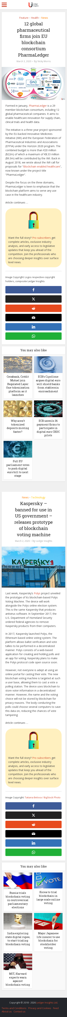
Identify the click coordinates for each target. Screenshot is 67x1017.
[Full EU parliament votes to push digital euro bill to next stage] (18, 449)
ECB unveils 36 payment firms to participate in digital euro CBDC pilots (48, 428)
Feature (23, 17)
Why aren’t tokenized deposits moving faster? (18, 426)
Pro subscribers (41, 237)
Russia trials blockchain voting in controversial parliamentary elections (18, 900)
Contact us (19, 1011)
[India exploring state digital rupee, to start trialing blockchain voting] (18, 921)
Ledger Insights (44, 541)
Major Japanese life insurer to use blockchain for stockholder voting (48, 940)
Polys (37, 593)
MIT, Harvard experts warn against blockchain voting (18, 979)
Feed (56, 1008)
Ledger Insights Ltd (46, 1002)
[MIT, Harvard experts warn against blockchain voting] (18, 961)
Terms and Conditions (14, 1008)
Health (35, 17)
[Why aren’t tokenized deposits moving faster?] (18, 408)
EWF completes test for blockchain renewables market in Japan (31, 1001)
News (44, 17)
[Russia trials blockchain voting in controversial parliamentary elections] (18, 880)
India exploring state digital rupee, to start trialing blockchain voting (17, 938)
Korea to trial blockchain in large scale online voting (48, 897)
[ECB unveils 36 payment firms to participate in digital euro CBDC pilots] (48, 408)
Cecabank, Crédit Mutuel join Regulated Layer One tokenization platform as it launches (17, 386)
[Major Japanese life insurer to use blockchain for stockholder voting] (48, 921)
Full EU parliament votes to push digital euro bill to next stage (17, 468)
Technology (38, 497)
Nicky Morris (44, 61)
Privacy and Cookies (39, 1008)
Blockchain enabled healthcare (41, 166)
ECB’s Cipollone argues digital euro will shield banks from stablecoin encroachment (48, 384)
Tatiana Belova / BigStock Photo (42, 797)
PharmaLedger (38, 105)
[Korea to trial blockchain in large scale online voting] (48, 880)
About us (7, 1011)
